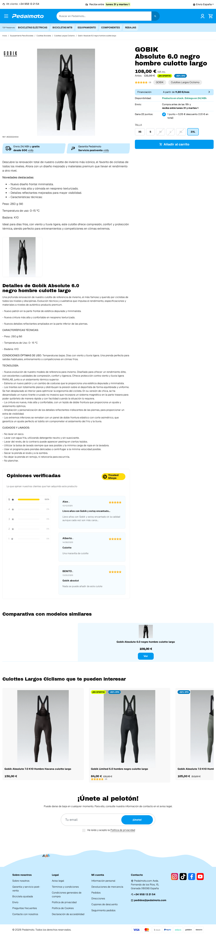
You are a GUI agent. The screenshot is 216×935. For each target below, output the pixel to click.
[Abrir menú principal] (6, 16)
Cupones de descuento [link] (104, 904)
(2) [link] (106, 779)
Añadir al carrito (176, 144)
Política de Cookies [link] (63, 908)
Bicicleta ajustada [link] (22, 896)
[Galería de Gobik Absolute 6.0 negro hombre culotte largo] (66, 92)
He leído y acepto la (111, 830)
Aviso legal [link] (58, 880)
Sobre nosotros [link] (20, 880)
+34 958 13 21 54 (144, 894)
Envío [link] (15, 902)
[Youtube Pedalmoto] (200, 876)
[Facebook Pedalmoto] (191, 876)
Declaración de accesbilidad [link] (68, 914)
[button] (203, 4)
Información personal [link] (103, 880)
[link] (202, 16)
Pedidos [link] (96, 892)
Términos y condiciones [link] (65, 886)
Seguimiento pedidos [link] (103, 910)
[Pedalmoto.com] (28, 16)
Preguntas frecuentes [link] (24, 908)
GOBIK (160, 82)
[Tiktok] (183, 876)
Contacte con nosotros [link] (25, 914)
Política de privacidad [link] (64, 902)
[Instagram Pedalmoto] (174, 876)
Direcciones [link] (98, 898)
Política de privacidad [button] (122, 830)
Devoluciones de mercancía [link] (107, 886)
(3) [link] (150, 82)
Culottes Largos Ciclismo (185, 82)
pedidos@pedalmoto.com (150, 900)
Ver (146, 656)
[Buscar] (155, 16)
